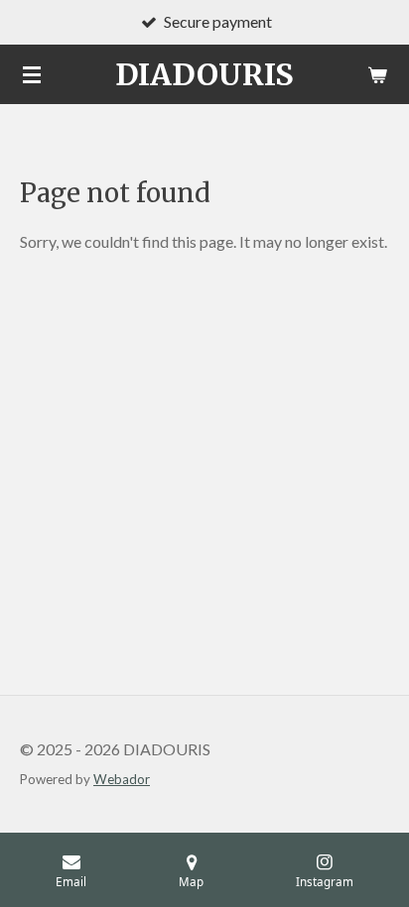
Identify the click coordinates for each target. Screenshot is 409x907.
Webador (121, 779)
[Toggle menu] (32, 74)
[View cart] (377, 74)
